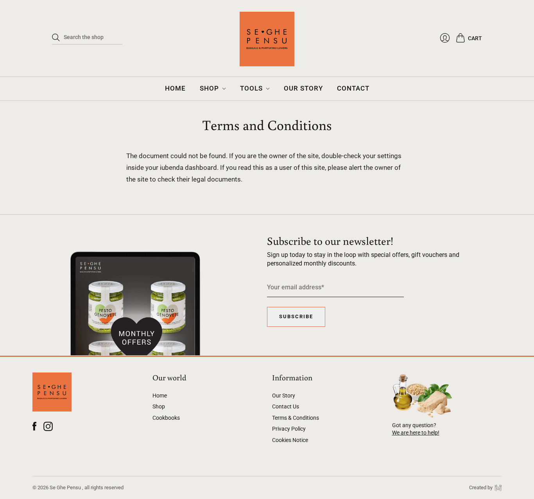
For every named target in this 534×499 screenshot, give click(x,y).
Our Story (283, 395)
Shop (158, 406)
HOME (175, 88)
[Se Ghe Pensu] (267, 43)
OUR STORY (303, 88)
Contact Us (285, 406)
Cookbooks (166, 418)
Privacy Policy (289, 429)
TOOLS (251, 88)
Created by (482, 487)
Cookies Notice (290, 440)
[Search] (56, 37)
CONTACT (353, 88)
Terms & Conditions (295, 418)
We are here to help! (415, 432)
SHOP (209, 88)
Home (159, 395)
